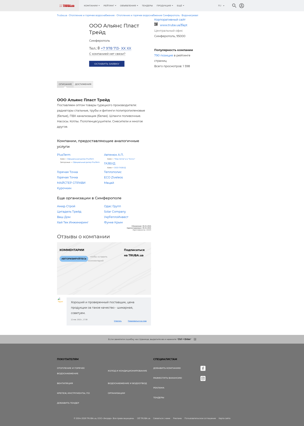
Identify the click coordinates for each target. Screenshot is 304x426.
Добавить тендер (68, 403)
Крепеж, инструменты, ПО (73, 393)
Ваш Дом (63, 217)
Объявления (128, 5)
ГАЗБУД (109, 163)
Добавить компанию (167, 368)
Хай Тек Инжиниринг (73, 222)
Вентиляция (65, 383)
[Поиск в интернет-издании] (234, 6)
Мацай (109, 183)
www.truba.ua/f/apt (173, 25)
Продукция (164, 5)
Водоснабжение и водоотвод (127, 383)
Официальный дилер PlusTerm (80, 159)
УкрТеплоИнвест (116, 217)
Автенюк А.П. (114, 155)
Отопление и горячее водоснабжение (71, 371)
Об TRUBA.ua (143, 418)
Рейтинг (109, 5)
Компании (91, 5)
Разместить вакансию (167, 378)
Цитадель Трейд (69, 211)
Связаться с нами (161, 418)
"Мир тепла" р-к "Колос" (124, 159)
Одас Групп (112, 206)
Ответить (118, 321)
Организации (116, 393)
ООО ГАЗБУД (120, 168)
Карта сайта (224, 418)
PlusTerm (63, 155)
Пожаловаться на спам (137, 321)
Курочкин (64, 188)
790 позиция (163, 55)
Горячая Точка (67, 172)
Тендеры (147, 5)
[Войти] (241, 6)
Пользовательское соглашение (200, 418)
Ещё (179, 5)
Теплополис (113, 172)
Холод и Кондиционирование (127, 370)
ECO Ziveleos (113, 177)
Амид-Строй (66, 206)
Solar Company (115, 211)
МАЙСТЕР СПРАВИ (71, 183)
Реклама (158, 387)
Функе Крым (113, 222)
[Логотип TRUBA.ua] (69, 5)
